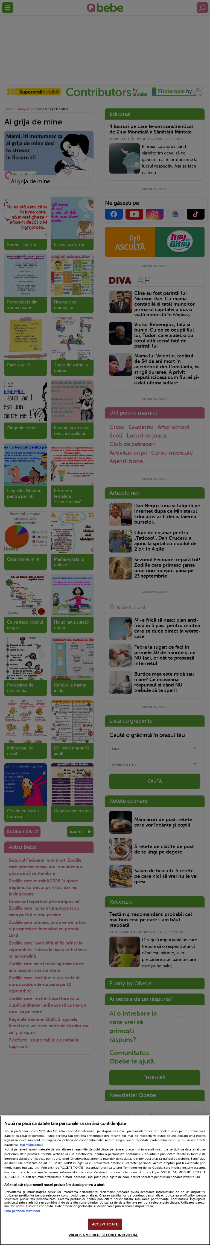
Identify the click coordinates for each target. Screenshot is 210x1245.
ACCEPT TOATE (105, 1224)
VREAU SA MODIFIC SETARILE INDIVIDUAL (103, 1235)
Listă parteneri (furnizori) (22, 1211)
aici (37, 1168)
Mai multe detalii (31, 1145)
